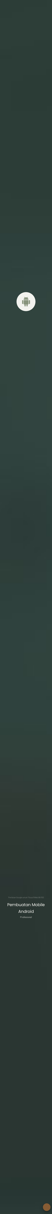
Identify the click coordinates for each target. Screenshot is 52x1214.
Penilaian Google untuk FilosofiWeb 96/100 (26, 897)
